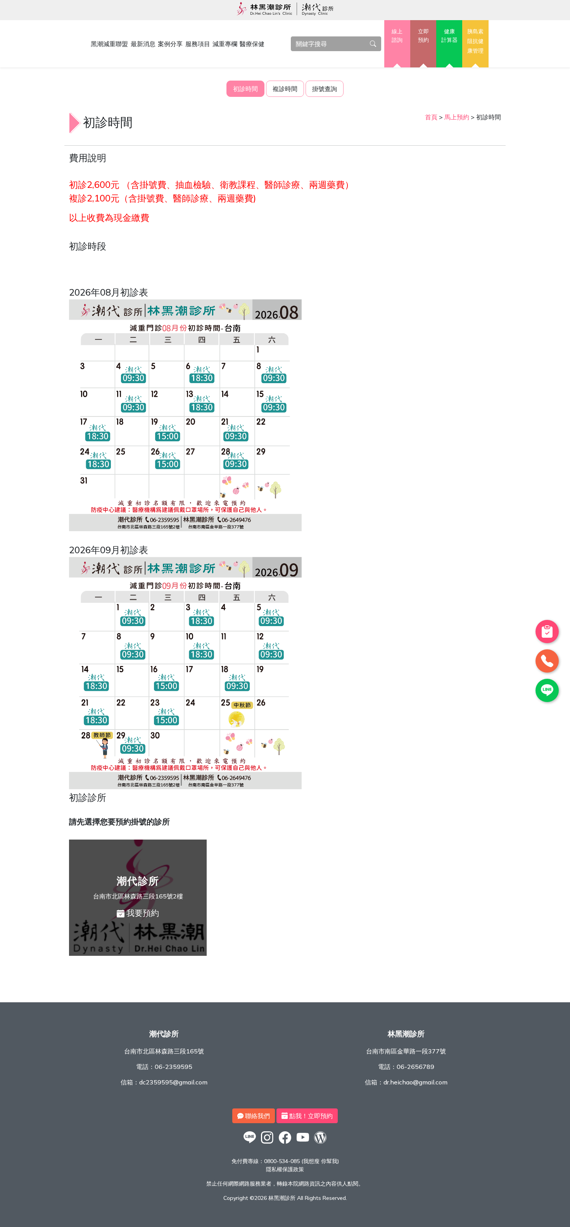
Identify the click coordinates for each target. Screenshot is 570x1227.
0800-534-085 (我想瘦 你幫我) (301, 1161)
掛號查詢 (324, 89)
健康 (449, 35)
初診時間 (245, 89)
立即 (423, 35)
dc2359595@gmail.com (173, 1082)
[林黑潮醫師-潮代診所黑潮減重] (267, 1143)
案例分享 (170, 44)
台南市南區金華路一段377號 (406, 1051)
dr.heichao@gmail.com (415, 1082)
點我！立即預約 (310, 1116)
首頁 (431, 117)
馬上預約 (456, 117)
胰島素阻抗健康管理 (475, 41)
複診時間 (285, 89)
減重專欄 (224, 44)
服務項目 (197, 44)
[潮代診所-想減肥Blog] (320, 1143)
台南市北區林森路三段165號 (164, 1051)
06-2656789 (415, 1066)
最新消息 (143, 44)
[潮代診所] (250, 1143)
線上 (397, 35)
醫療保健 (252, 44)
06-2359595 (173, 1066)
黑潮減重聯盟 (109, 44)
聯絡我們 (257, 1116)
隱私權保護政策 (285, 1169)
